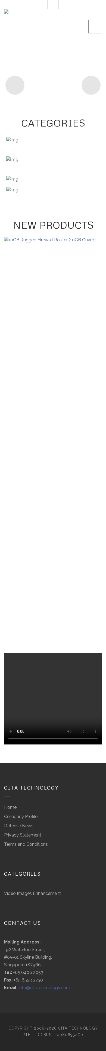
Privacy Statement (22, 835)
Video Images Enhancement (32, 893)
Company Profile (21, 816)
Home (10, 807)
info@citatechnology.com (44, 987)
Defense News (18, 825)
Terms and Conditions (26, 844)
